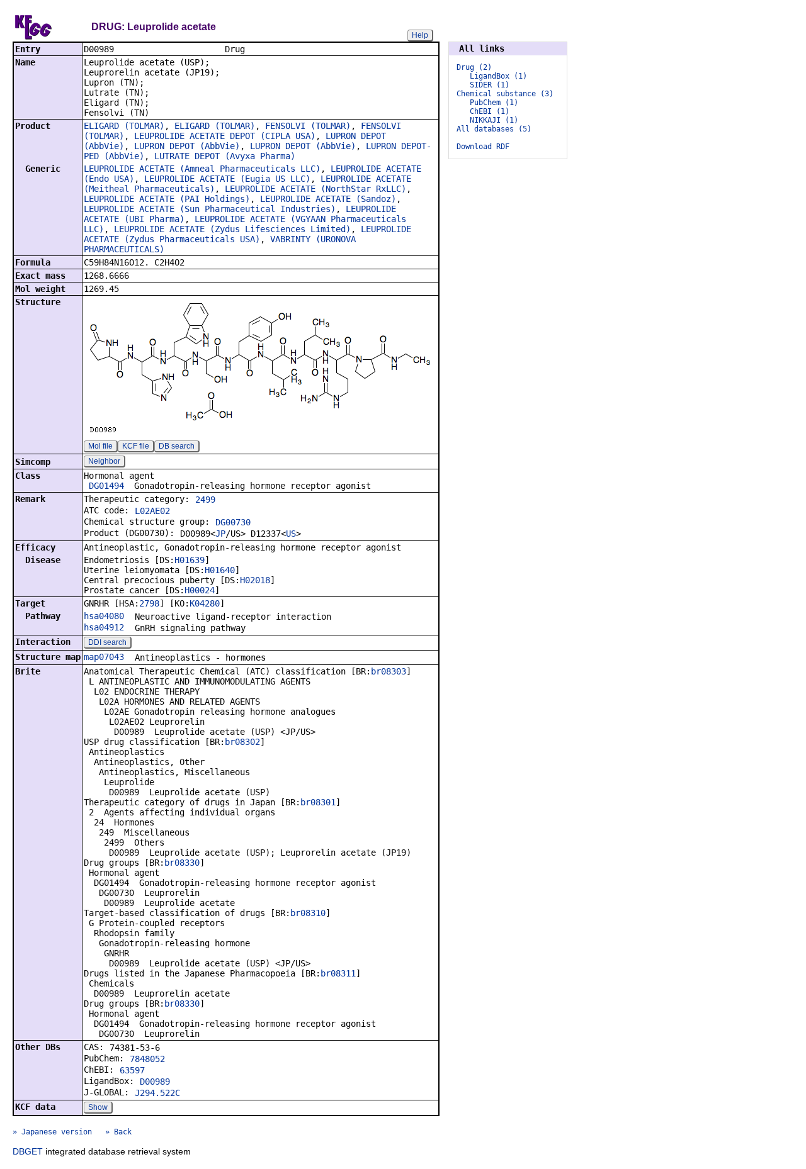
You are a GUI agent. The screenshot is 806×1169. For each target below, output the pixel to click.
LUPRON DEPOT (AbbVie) (187, 146)
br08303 (388, 671)
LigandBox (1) (498, 76)
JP (220, 534)
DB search (177, 446)
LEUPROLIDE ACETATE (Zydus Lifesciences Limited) (232, 229)
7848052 (147, 1059)
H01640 (220, 570)
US (291, 534)
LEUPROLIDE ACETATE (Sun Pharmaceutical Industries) (210, 209)
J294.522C (157, 1093)
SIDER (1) (489, 85)
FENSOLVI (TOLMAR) (308, 126)
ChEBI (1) (489, 111)
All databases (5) (494, 129)
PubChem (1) (494, 102)
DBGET (28, 1151)
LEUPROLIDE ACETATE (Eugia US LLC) (227, 179)
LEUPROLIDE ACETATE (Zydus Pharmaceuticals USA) (247, 234)
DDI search (107, 642)
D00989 (155, 1082)
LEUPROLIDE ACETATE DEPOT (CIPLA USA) (224, 136)
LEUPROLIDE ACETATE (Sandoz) (328, 199)
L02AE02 (152, 511)
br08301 (318, 802)
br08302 (242, 742)
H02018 (255, 580)
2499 (205, 500)
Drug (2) (474, 67)
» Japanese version (52, 1131)
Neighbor (104, 461)
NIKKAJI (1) (494, 120)
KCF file (135, 446)
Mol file (100, 446)
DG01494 (106, 486)
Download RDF (483, 146)
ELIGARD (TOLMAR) (124, 126)
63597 (132, 1070)
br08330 (182, 863)
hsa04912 (104, 627)
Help (420, 35)
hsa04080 (104, 616)
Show (98, 1107)
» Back (118, 1131)
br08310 (308, 913)
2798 (149, 603)
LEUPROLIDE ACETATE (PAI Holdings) (167, 199)
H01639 (189, 560)
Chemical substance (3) (505, 93)
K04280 (205, 603)
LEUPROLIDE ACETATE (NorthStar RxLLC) (315, 189)
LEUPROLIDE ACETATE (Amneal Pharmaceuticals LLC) (202, 169)
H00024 (199, 590)
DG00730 (233, 522)
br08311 (338, 973)
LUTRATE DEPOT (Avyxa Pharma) (224, 156)
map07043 (104, 657)
